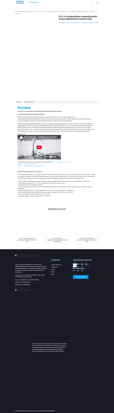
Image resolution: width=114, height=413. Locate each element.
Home (16, 11)
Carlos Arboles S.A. (56, 264)
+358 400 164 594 (33, 2)
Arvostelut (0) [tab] (29, 102)
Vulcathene (54, 267)
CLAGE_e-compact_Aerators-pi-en (28, 164)
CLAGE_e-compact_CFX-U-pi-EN (61, 162)
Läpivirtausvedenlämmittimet (26, 11)
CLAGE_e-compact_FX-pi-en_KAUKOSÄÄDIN (30, 166)
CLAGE (53, 269)
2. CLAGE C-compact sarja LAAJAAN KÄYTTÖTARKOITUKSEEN (50, 11)
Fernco (53, 272)
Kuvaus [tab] (19, 102)
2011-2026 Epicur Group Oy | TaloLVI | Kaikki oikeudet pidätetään (35, 411)
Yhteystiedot (81, 277)
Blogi (52, 274)
